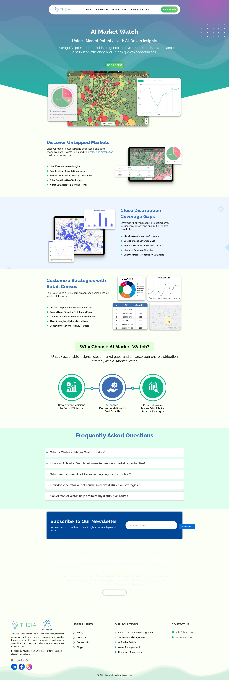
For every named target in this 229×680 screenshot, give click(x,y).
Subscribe (186, 526)
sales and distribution (101, 152)
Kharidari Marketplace (130, 652)
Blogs (80, 647)
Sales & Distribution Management (136, 632)
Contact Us (83, 642)
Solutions (100, 9)
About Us (82, 637)
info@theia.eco (184, 632)
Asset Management (129, 647)
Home (80, 632)
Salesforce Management (132, 637)
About (88, 9)
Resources (117, 9)
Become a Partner (139, 9)
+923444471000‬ (184, 637)
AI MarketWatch (127, 642)
